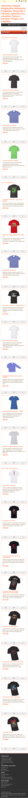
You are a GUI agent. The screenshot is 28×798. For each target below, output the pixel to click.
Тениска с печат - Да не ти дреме (12, 200)
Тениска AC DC (8, 732)
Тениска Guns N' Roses (10, 626)
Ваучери (3, 775)
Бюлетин (3, 787)
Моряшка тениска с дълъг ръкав (12, 376)
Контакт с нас (4, 767)
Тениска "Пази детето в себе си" (13, 235)
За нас (2, 763)
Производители (5, 774)
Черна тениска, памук (11, 90)
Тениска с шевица (9, 485)
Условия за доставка (6, 759)
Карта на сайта (5, 770)
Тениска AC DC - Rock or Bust (13, 662)
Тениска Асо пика (9, 521)
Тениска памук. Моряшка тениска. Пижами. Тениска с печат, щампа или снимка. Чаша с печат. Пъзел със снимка (13, 13)
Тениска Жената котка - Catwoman (12, 556)
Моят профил (4, 782)
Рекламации (4, 769)
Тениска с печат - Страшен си (14, 305)
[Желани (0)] (19, 1)
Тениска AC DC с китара (11, 697)
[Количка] (21, 1)
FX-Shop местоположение (7, 762)
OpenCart (8, 792)
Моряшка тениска (9, 125)
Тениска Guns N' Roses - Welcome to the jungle (11, 591)
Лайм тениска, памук (10, 160)
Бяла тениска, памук (10, 55)
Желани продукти (5, 785)
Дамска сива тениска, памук (13, 446)
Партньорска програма (6, 777)
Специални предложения (7, 778)
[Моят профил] (17, 1)
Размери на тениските (6, 758)
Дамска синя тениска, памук (13, 411)
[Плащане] (23, 1)
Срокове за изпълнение (6, 760)
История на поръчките (6, 784)
